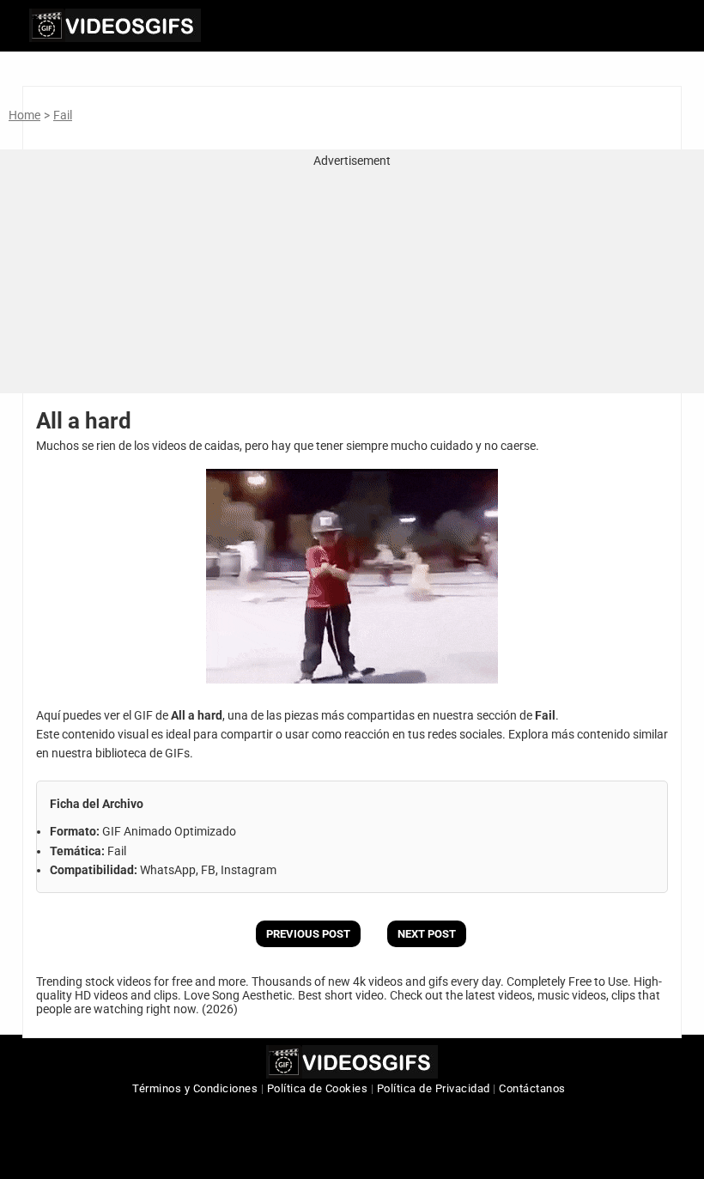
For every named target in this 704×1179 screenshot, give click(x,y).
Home (24, 115)
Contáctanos (532, 1088)
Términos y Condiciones (195, 1088)
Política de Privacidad (433, 1088)
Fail (62, 115)
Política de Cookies (317, 1088)
